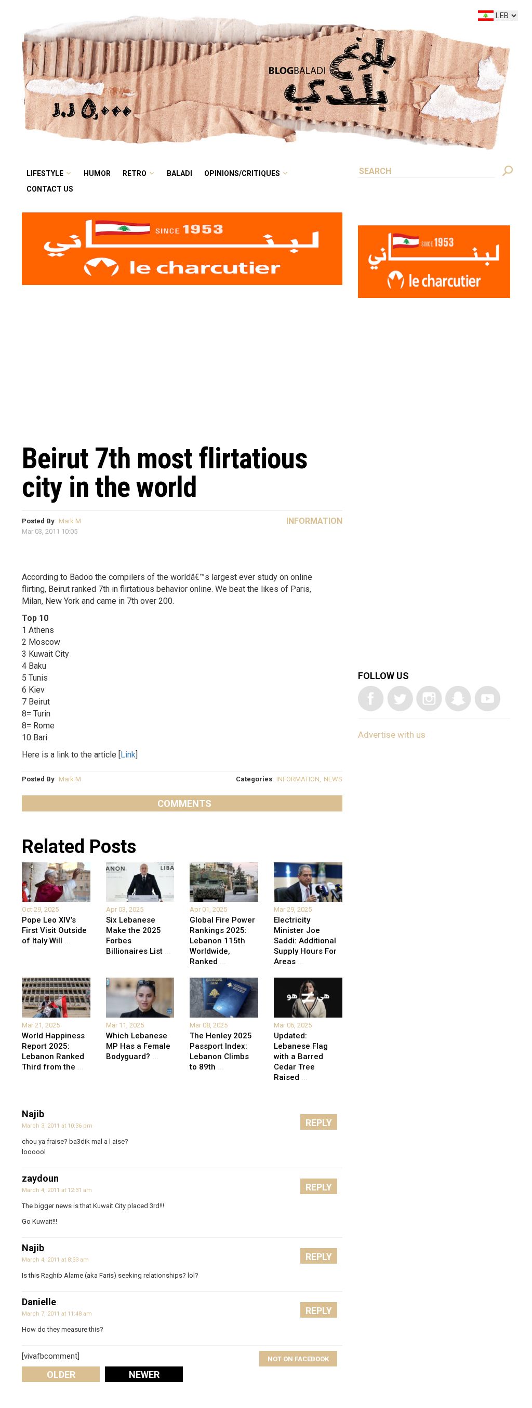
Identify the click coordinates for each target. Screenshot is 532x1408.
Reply (318, 1122)
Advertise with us (391, 734)
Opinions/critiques (297, 17)
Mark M (70, 521)
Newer (144, 1374)
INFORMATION (298, 779)
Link (128, 755)
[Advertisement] (182, 358)
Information (314, 521)
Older (61, 1374)
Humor (177, 17)
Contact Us (136, 33)
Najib (33, 1113)
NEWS (333, 779)
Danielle (39, 1301)
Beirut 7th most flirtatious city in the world (165, 473)
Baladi (245, 17)
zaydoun (40, 1178)
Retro (206, 17)
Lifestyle (132, 17)
